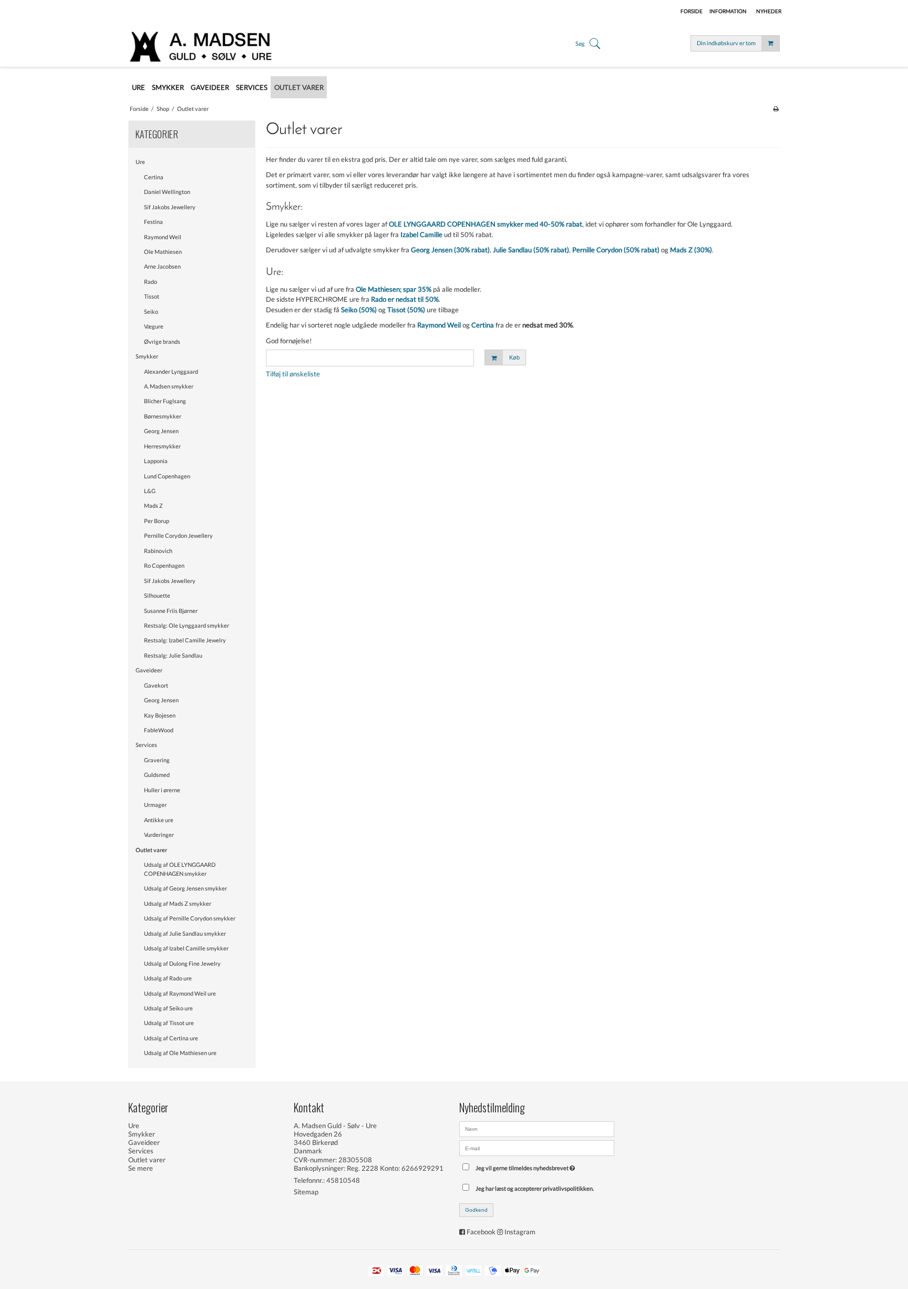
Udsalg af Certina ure (171, 1038)
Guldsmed (157, 774)
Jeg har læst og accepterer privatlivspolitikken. (535, 1188)
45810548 (343, 1180)
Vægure (153, 326)
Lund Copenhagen (167, 476)
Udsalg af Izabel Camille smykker (186, 948)
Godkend (476, 1210)
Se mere (140, 1168)
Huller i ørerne (162, 789)
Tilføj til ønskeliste (293, 374)
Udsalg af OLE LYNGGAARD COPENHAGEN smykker (179, 869)
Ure (140, 161)
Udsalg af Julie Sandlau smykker (185, 933)
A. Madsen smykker (168, 386)
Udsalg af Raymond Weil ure (180, 993)
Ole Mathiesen (163, 251)
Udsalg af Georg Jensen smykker (185, 888)
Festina (153, 221)
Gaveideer (149, 670)
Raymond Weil (162, 236)
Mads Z (153, 505)
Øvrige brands (162, 341)
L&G (150, 490)
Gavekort (156, 685)
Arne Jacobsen (162, 266)
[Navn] (536, 1128)
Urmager (155, 804)
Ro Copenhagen (164, 565)
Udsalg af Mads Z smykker (177, 903)
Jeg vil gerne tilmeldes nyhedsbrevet (527, 1165)
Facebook (481, 1231)
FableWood (158, 730)
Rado (150, 281)
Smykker (147, 356)
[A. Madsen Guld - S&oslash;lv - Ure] (205, 46)
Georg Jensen (161, 430)
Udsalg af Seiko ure (168, 1008)
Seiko (151, 311)
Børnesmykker (162, 416)
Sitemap (306, 1192)
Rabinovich (158, 550)
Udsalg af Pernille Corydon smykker (189, 918)
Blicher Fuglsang (165, 400)
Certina (153, 176)
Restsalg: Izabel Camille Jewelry (185, 640)
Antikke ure (158, 819)
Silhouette (157, 595)
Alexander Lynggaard (171, 371)
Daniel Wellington (167, 191)
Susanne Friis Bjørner (171, 610)
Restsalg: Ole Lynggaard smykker (186, 625)
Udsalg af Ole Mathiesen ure (180, 1052)
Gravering (157, 759)
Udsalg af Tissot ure (169, 1022)
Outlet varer (151, 849)
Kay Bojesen (160, 715)
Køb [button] (514, 357)
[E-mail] (536, 1147)
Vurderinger (159, 834)
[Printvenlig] (776, 108)
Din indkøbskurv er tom (726, 42)
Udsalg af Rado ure (168, 978)
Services (146, 744)
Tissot (151, 296)
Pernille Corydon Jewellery (178, 535)
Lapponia (156, 460)
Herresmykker (162, 446)
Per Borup (156, 520)
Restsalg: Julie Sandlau (173, 655)
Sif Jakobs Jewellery (169, 206)
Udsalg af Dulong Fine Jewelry (182, 963)
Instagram (519, 1231)
